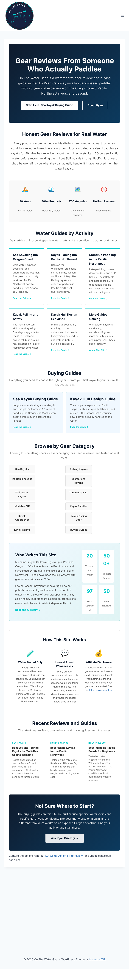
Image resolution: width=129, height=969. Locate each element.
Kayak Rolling (22, 529)
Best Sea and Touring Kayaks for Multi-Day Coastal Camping (25, 751)
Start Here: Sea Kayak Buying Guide (49, 105)
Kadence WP (97, 959)
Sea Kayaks (22, 469)
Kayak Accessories (22, 518)
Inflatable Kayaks (22, 478)
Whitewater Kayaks (22, 494)
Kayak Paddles (78, 506)
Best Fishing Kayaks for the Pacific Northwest (62, 751)
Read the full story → (28, 609)
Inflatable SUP (22, 506)
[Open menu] (122, 15)
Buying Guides (78, 529)
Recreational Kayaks (78, 480)
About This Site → (98, 350)
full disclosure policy (100, 690)
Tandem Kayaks (78, 492)
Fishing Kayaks (78, 469)
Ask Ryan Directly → (64, 838)
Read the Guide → (22, 298)
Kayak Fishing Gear (79, 518)
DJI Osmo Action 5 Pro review (64, 855)
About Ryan (95, 105)
